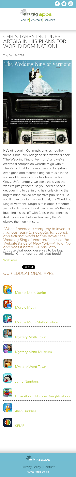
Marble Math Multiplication (36, 322)
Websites (10, 260)
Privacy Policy (31, 467)
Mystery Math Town (30, 337)
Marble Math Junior (30, 293)
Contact (36, 20)
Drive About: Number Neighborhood (43, 396)
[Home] (38, 16)
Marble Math (25, 308)
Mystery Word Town (30, 367)
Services (49, 20)
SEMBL (20, 426)
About (25, 20)
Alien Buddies (25, 411)
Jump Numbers (27, 382)
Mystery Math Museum (33, 352)
